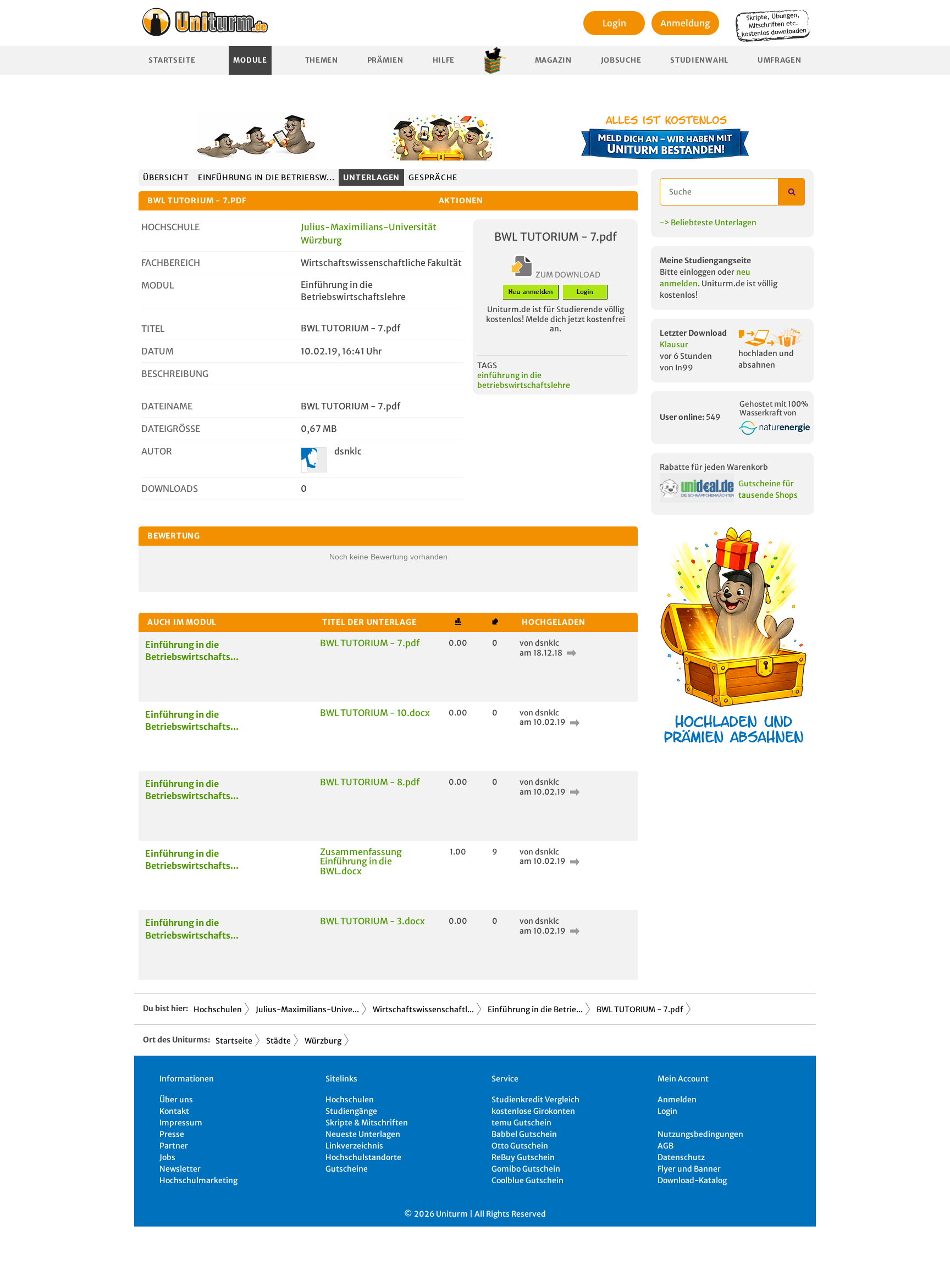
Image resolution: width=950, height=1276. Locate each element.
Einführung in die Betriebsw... (266, 177)
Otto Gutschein (519, 1146)
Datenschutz (681, 1157)
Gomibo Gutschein (525, 1169)
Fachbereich (170, 262)
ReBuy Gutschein (523, 1157)
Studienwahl (699, 60)
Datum (157, 351)
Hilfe (444, 60)
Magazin (553, 60)
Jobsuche (621, 60)
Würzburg (323, 1041)
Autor (156, 451)
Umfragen (780, 60)
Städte (278, 1041)
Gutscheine (346, 1169)
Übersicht (166, 177)
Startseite (171, 60)
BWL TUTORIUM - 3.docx (372, 921)
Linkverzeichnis (354, 1146)
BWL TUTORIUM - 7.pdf (369, 642)
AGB (665, 1146)
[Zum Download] (570, 653)
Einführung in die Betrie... (535, 1009)
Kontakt (174, 1111)
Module (250, 60)
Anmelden (677, 1100)
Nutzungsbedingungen (700, 1134)
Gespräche (432, 177)
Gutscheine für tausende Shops (768, 489)
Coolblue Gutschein (527, 1180)
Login (614, 23)
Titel (152, 328)
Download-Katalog (692, 1180)
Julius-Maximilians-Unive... (307, 1009)
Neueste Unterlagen (362, 1134)
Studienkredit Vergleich (535, 1100)
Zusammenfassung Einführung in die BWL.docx (361, 861)
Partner (173, 1146)
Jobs (167, 1157)
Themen (321, 60)
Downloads (169, 488)
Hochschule (170, 226)
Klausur (674, 344)
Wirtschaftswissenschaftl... (423, 1009)
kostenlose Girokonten (533, 1111)
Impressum (180, 1123)
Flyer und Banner (689, 1169)
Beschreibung (174, 373)
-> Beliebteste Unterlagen (708, 223)
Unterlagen (371, 177)
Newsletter (180, 1169)
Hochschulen (218, 1009)
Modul (157, 285)
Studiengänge (351, 1111)
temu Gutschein (521, 1123)
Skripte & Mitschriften (366, 1123)
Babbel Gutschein (524, 1134)
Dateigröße (170, 428)
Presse (171, 1134)
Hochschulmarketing (198, 1180)
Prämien (385, 60)
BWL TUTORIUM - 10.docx (375, 712)
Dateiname (166, 406)
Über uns (176, 1100)
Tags (487, 365)
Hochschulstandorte (363, 1157)
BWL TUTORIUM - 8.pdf (369, 781)
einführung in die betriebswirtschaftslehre (523, 380)
